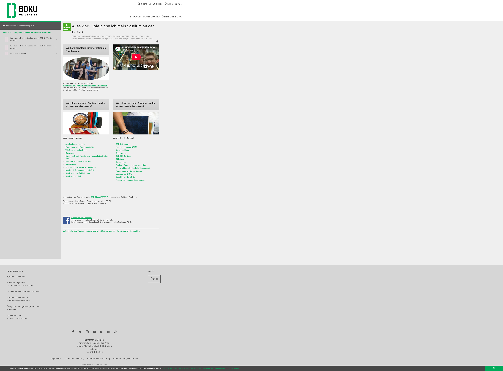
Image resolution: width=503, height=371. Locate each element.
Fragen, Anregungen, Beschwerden (130, 180)
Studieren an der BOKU (121, 36)
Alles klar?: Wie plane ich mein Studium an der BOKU (27, 32)
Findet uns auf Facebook (81, 218)
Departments (121, 153)
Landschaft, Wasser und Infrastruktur (23, 291)
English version (130, 358)
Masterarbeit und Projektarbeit (78, 161)
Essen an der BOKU (124, 174)
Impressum (56, 358)
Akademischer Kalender (75, 144)
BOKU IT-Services (123, 156)
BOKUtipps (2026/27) (99, 197)
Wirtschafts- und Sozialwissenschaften (17, 317)
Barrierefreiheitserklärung (98, 358)
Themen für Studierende (140, 36)
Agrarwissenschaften (16, 276)
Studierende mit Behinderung (77, 173)
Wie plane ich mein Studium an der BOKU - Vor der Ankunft (31, 39)
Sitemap (117, 358)
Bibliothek (120, 159)
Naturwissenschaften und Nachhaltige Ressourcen (18, 299)
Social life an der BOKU (125, 177)
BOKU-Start (76, 36)
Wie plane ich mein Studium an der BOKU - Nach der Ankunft (32, 47)
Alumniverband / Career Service (129, 171)
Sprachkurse (70, 164)
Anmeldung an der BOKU (126, 147)
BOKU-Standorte (123, 144)
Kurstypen (69, 153)
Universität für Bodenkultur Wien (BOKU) (96, 36)
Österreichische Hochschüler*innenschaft (133, 168)
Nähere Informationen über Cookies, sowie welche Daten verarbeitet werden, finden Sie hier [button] (201, 368)
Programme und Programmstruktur (80, 147)
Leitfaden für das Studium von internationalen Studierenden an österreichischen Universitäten (101, 231)
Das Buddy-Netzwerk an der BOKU (79, 170)
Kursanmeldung (122, 150)
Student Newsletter (18, 53)
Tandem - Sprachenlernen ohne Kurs (80, 167)
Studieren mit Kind (73, 176)
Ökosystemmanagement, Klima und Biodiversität (23, 308)
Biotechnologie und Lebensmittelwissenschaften (20, 284)
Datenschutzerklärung (74, 358)
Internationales (78, 39)
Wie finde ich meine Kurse (76, 150)
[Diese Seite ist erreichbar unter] (157, 41)
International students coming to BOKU (22, 26)
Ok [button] (494, 368)
